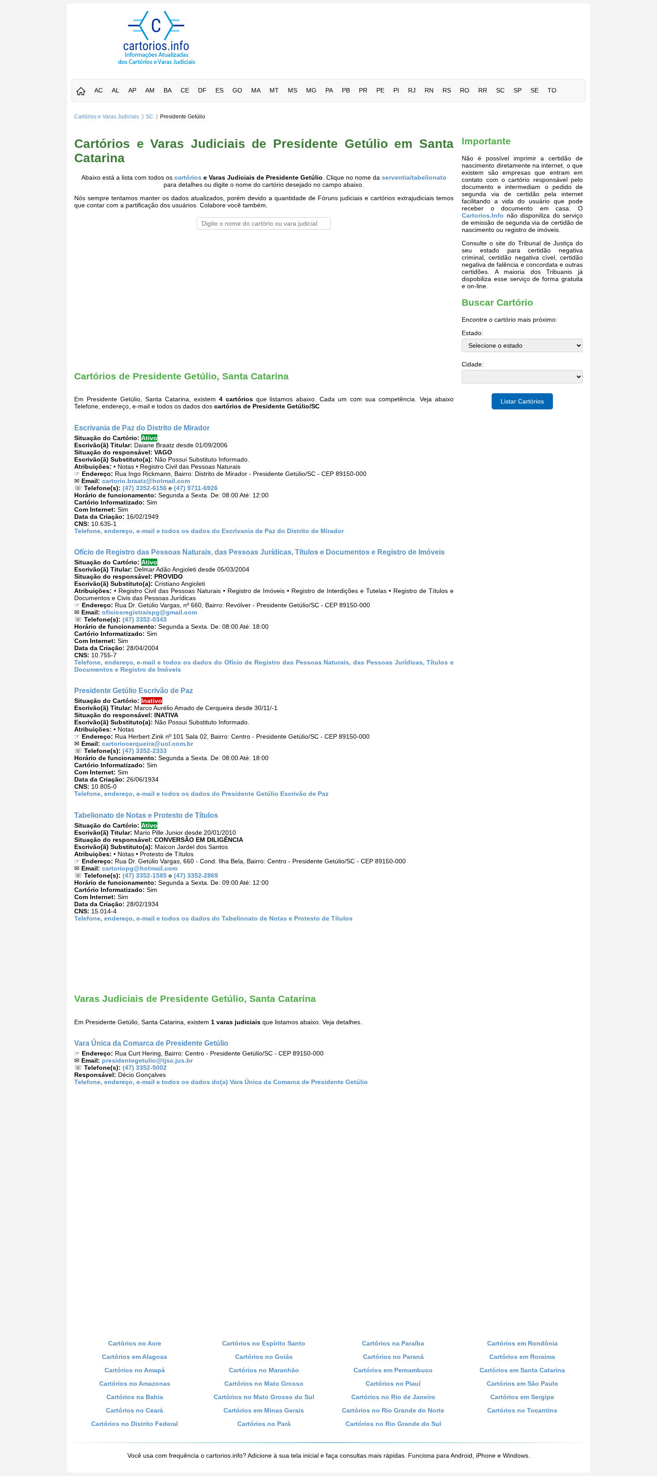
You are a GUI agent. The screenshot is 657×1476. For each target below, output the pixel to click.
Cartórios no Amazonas (134, 1383)
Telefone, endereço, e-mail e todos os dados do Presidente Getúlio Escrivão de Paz (201, 793)
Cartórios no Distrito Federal (134, 1423)
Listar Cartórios (522, 401)
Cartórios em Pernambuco (393, 1370)
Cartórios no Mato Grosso (263, 1383)
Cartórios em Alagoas (134, 1356)
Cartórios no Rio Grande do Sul (393, 1423)
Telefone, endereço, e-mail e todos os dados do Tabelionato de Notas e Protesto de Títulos (213, 918)
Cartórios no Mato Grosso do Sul (264, 1396)
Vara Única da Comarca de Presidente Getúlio (151, 1043)
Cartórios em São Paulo (522, 1383)
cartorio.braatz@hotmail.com (146, 480)
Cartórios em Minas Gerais (263, 1410)
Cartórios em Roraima (522, 1356)
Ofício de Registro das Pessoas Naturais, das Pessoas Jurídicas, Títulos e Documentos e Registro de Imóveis (259, 552)
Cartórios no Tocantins (522, 1410)
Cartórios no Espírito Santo (263, 1343)
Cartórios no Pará (264, 1423)
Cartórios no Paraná (393, 1356)
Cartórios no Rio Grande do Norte (393, 1410)
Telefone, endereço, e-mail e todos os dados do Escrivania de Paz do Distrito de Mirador (209, 530)
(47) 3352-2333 (144, 750)
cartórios (188, 177)
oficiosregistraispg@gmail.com (149, 612)
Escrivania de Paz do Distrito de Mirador (142, 428)
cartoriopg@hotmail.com (139, 868)
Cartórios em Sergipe (522, 1396)
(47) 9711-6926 (196, 488)
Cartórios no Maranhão (264, 1370)
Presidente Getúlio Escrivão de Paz (133, 690)
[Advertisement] (414, 31)
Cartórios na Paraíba (393, 1343)
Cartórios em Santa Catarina (522, 1370)
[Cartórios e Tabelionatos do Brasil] (81, 92)
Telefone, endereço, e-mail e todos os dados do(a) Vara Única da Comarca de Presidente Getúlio (221, 1081)
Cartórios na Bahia (134, 1396)
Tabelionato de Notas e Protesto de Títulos (146, 815)
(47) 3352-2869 (196, 875)
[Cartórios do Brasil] (156, 63)
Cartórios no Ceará (134, 1410)
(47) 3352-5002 (144, 1067)
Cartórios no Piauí (393, 1383)
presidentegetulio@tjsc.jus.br (147, 1060)
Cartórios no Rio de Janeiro (393, 1396)
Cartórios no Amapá (135, 1370)
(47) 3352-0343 (144, 619)
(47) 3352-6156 (144, 488)
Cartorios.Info (483, 215)
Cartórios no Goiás (264, 1356)
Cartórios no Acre (134, 1343)
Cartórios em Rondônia (522, 1343)
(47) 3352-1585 (144, 875)
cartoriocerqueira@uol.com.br (147, 743)
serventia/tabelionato (414, 177)
